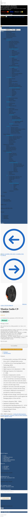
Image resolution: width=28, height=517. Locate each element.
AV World (6, 466)
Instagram (6, 218)
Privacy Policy (7, 461)
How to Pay (6, 458)
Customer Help (7, 200)
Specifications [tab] (7, 353)
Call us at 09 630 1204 (6, 208)
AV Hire (5, 467)
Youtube (5, 217)
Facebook (5, 215)
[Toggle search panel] (1, 28)
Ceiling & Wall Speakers (19, 414)
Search (18, 29)
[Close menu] (1, 1)
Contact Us (6, 468)
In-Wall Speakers (5, 415)
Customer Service (8, 457)
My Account (6, 199)
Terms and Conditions (9, 459)
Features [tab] (5, 352)
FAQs (4, 455)
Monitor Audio (8, 416)
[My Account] (1, 26)
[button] (2, 31)
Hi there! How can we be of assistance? (11, 349)
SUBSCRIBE (5, 498)
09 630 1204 (9, 14)
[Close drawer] (1, 4)
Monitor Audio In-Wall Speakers (18, 415)
